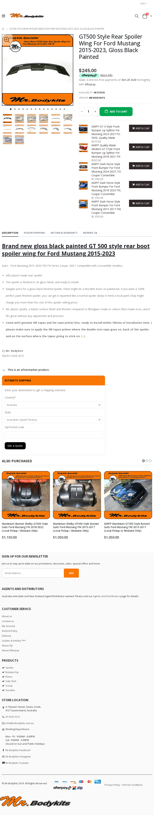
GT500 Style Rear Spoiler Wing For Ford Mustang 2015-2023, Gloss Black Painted (110, 47)
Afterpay (90, 84)
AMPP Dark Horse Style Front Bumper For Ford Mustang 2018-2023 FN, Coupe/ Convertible (106, 188)
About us (7, 616)
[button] (11, 109)
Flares (8, 676)
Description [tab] (10, 232)
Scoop (9, 685)
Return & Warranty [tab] (64, 232)
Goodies (10, 690)
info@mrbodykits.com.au (19, 723)
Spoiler (9, 667)
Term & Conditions (132, 784)
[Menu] (3, 15)
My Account (8, 626)
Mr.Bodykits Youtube (17, 763)
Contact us (8, 621)
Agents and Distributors (106, 596)
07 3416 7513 (12, 716)
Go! (71, 573)
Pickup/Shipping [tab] (34, 232)
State (8, 412)
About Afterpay (10, 650)
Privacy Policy (112, 784)
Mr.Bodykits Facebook (17, 750)
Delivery (6, 635)
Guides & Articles (14, 640)
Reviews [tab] (90, 232)
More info (106, 75)
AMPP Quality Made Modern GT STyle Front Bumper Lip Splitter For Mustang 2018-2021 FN (105, 150)
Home (3, 29)
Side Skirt (10, 681)
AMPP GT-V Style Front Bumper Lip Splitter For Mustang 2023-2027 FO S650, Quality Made (105, 132)
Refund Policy (9, 631)
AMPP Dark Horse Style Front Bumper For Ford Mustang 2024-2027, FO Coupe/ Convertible (106, 169)
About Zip (7, 645)
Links (143, 3)
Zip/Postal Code (14, 427)
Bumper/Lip (12, 672)
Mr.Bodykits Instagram (18, 756)
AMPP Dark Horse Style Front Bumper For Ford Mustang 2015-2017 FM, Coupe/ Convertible (106, 207)
